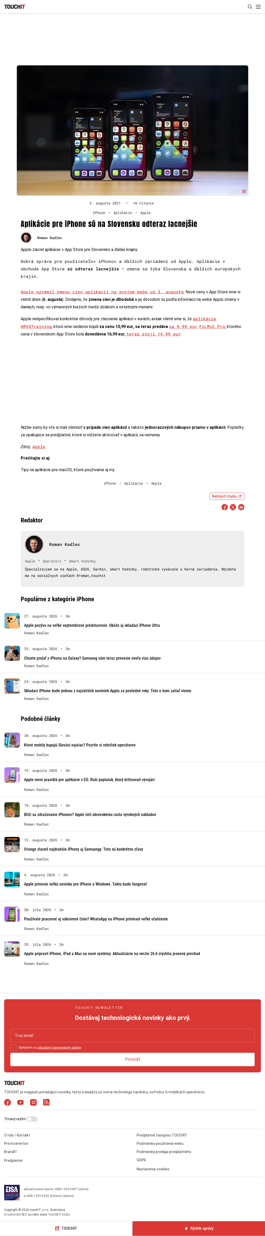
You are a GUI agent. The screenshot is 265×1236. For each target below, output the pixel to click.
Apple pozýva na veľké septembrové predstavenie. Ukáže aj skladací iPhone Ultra (92, 625)
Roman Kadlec (49, 237)
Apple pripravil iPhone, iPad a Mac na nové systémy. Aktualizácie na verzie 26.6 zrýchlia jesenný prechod (112, 953)
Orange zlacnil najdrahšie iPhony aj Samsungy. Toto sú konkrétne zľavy (83, 849)
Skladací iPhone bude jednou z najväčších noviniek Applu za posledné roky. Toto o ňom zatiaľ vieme (107, 690)
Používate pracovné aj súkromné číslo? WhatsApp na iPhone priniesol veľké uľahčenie (96, 919)
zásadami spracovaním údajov (59, 1047)
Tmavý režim (15, 1119)
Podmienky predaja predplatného (164, 1152)
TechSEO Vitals (59, 1214)
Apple (38, 446)
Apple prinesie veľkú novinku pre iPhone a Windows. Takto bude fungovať (85, 884)
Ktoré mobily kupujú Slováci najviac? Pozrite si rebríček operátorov (80, 745)
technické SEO (17, 1214)
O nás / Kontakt (17, 1135)
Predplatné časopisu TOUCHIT (162, 1135)
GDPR (141, 1160)
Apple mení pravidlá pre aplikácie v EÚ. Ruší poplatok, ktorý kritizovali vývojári (89, 779)
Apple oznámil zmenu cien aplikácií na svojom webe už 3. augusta (102, 291)
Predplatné (13, 1160)
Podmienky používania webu (160, 1143)
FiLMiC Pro (212, 326)
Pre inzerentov (16, 1143)
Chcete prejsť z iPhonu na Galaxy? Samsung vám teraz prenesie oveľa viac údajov (92, 658)
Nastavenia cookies (153, 1169)
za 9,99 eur (183, 326)
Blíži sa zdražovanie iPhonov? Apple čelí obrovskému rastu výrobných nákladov (90, 814)
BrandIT (10, 1152)
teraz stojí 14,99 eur (154, 334)
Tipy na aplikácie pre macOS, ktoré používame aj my (68, 469)
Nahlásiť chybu (224, 496)
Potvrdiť (132, 1059)
